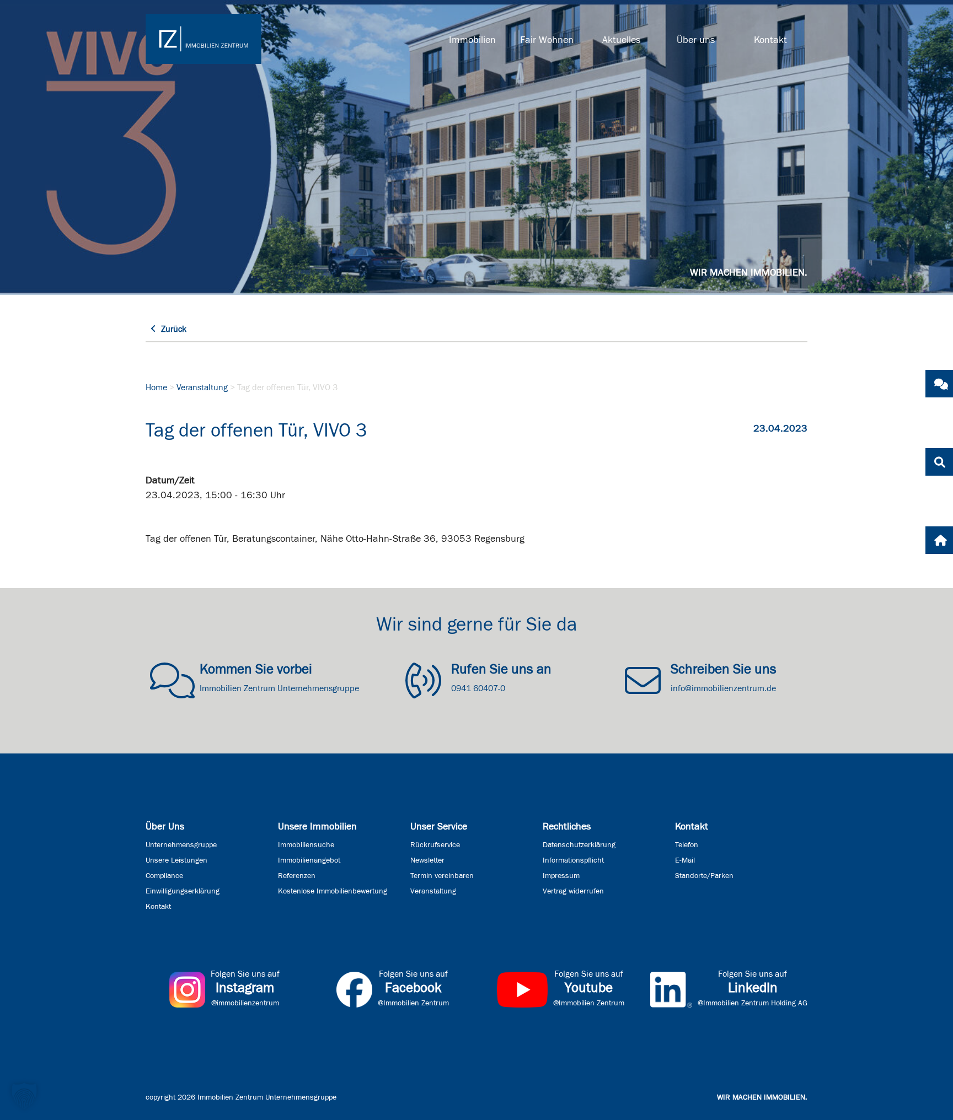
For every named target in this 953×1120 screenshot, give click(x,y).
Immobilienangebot (309, 860)
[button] (24, 1095)
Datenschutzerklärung (579, 845)
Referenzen (296, 876)
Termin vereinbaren (442, 876)
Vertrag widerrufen (573, 891)
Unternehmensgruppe (181, 845)
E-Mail (685, 860)
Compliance (164, 876)
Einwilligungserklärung (182, 891)
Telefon (686, 845)
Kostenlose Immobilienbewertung (332, 891)
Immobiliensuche (306, 845)
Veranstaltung (202, 387)
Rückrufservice (435, 845)
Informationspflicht (573, 860)
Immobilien (472, 40)
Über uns (696, 40)
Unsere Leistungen (176, 860)
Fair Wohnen (547, 40)
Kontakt (770, 40)
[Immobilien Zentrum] (203, 39)
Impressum (561, 876)
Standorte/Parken (704, 876)
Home (156, 387)
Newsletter (427, 860)
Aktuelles (621, 40)
